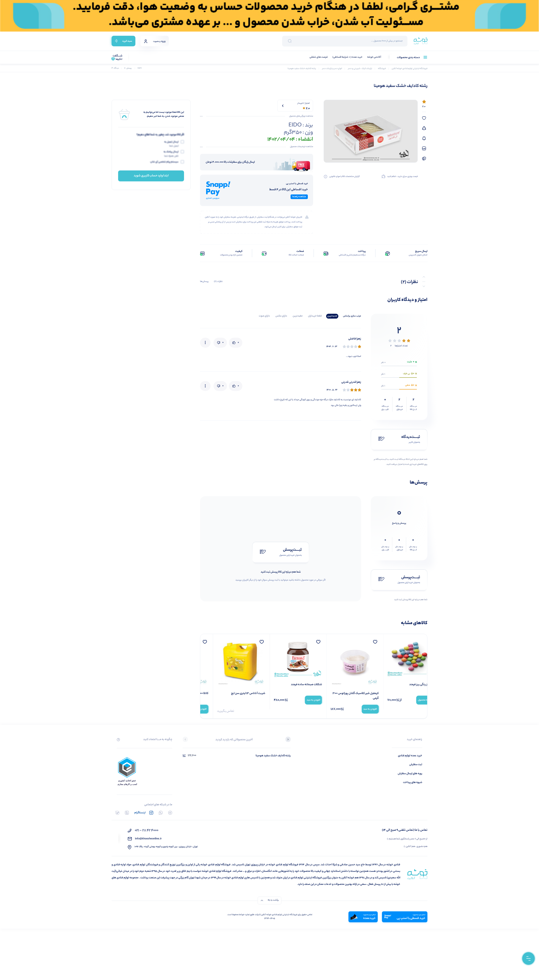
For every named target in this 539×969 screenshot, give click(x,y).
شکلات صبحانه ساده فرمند (350, 684)
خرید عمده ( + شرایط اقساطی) (347, 57)
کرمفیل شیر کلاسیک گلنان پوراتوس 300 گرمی (400, 696)
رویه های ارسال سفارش (410, 773)
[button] (288, 740)
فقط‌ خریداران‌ (315, 316)
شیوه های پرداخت (412, 782)
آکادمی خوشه (374, 57)
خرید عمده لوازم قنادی (410, 756)
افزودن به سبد (414, 709)
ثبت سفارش (415, 764)
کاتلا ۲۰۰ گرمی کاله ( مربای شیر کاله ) (232, 693)
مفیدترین (298, 316)
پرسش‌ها (204, 281)
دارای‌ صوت (264, 316)
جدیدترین (332, 316)
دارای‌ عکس (281, 316)
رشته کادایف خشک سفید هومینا (273, 756)
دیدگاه (115, 68)
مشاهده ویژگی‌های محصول (301, 116)
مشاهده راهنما (299, 197)
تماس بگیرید (269, 711)
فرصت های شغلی (319, 57)
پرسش (128, 68)
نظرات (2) (218, 281)
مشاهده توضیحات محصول (301, 147)
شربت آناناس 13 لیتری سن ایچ (292, 693)
